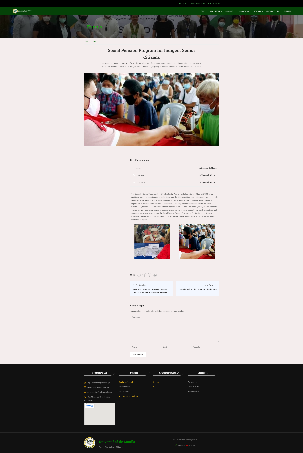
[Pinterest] (149, 275)
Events (94, 41)
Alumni (217, 3)
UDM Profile (215, 11)
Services (257, 11)
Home (202, 11)
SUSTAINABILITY (272, 11)
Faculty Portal (193, 392)
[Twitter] (144, 275)
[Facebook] (139, 275)
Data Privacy (124, 392)
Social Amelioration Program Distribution (198, 289)
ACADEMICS (244, 11)
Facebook (181, 446)
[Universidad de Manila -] (24, 11)
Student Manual (125, 387)
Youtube (191, 446)
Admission (229, 11)
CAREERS (287, 11)
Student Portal (193, 387)
